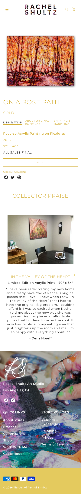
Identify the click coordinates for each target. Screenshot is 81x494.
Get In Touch (14, 454)
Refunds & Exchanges (50, 422)
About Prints (13, 420)
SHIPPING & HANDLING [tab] (62, 122)
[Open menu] (7, 9)
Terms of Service (55, 444)
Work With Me (15, 447)
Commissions (14, 433)
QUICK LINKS (14, 412)
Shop (7, 440)
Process (9, 427)
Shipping (49, 431)
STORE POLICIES (55, 412)
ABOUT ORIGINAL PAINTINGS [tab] (37, 122)
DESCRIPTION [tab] (12, 122)
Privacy (47, 437)
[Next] (74, 275)
